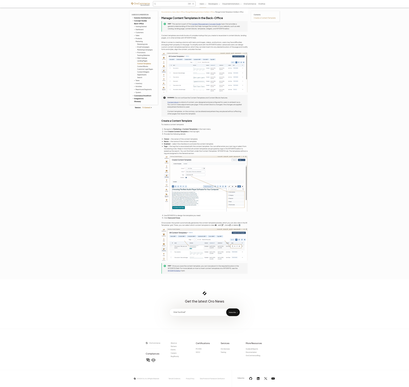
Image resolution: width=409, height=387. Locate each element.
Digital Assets (141, 75)
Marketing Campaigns (145, 50)
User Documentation (140, 15)
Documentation (166, 12)
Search (139, 77)
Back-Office (180, 12)
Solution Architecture (142, 18)
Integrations (139, 98)
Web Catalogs (142, 58)
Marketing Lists (142, 44)
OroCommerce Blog (253, 355)
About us (174, 343)
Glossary (137, 101)
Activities (139, 86)
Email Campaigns (143, 47)
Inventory (139, 83)
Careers (173, 353)
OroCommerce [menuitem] (250, 4)
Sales (137, 35)
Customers (139, 32)
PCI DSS (199, 349)
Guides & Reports (252, 349)
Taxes (138, 80)
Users (174, 12)
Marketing (139, 41)
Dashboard (139, 29)
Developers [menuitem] (213, 4)
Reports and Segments (144, 89)
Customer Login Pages (145, 69)
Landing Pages (142, 61)
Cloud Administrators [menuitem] (230, 4)
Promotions (141, 52)
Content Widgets (143, 72)
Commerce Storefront (142, 96)
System (138, 92)
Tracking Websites (143, 55)
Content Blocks (142, 66)
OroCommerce (154, 343)
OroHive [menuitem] (261, 4)
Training (223, 352)
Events (173, 350)
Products (139, 38)
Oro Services (225, 349)
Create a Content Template (265, 18)
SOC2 (198, 352)
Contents (257, 15)
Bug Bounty (175, 356)
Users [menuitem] (202, 4)
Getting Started (141, 26)
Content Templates (144, 63)
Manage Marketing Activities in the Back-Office (200, 12)
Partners (174, 346)
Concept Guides (140, 21)
